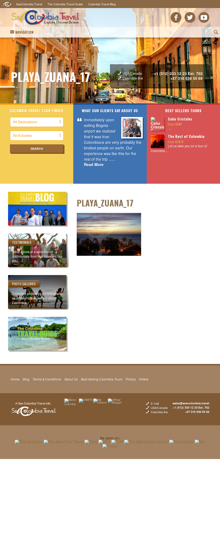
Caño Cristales (180, 119)
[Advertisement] (110, 501)
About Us (71, 379)
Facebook (176, 17)
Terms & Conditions (47, 379)
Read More (94, 164)
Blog (26, 379)
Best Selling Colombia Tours (101, 379)
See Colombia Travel (33, 409)
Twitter (190, 17)
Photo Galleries (24, 283)
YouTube (204, 17)
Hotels (143, 379)
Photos (131, 379)
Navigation (24, 32)
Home (15, 379)
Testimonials (21, 242)
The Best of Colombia (186, 136)
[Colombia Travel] (45, 26)
